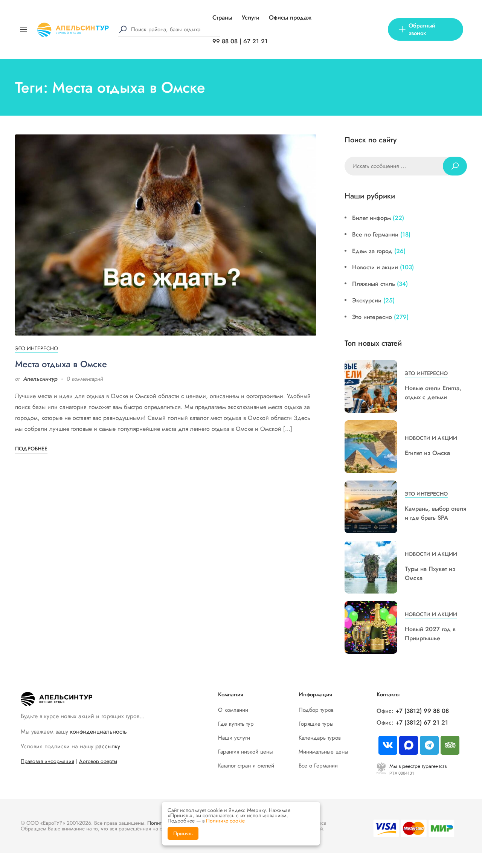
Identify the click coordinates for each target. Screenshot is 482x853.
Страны (222, 17)
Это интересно (36, 348)
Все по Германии (375, 234)
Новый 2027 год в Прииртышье (430, 633)
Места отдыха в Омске (61, 364)
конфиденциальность (98, 731)
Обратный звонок (422, 29)
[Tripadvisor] (450, 745)
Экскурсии (366, 300)
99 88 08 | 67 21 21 (240, 41)
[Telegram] (429, 745)
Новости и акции (375, 267)
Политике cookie (225, 820)
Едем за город (372, 251)
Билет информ (371, 218)
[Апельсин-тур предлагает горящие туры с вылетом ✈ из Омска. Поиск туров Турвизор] (73, 28)
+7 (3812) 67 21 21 (421, 722)
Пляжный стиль (373, 283)
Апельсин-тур (40, 379)
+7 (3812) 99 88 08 (422, 711)
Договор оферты (98, 761)
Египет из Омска (427, 453)
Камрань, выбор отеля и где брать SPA (435, 513)
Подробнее (31, 448)
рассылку (107, 746)
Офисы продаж (290, 17)
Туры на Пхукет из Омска (430, 573)
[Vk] (387, 745)
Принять (183, 833)
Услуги (250, 17)
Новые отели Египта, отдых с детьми (433, 392)
